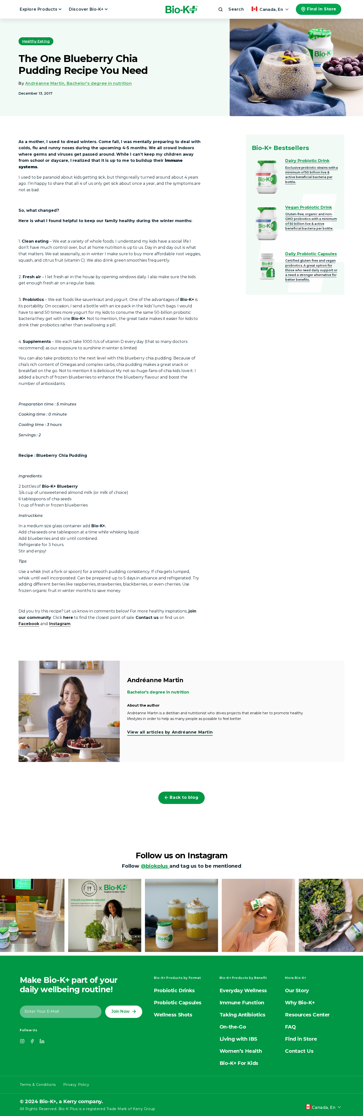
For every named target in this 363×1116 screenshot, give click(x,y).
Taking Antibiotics (242, 1015)
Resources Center (307, 1015)
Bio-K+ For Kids (239, 1063)
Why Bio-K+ (300, 1003)
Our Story (297, 990)
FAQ (290, 1027)
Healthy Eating (36, 41)
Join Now (120, 1011)
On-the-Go (233, 1027)
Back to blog (184, 797)
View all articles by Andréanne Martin (170, 732)
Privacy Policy (76, 1084)
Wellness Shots (173, 1015)
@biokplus (155, 866)
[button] (231, 9)
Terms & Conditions (38, 1084)
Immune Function (242, 1003)
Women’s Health (241, 1051)
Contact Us (299, 1051)
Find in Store (321, 9)
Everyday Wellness (243, 990)
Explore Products (39, 9)
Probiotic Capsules (178, 1003)
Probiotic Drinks (174, 990)
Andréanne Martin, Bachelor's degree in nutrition (78, 83)
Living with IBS (238, 1039)
